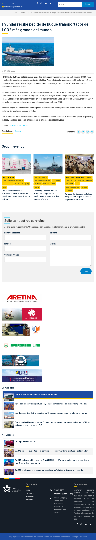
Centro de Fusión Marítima (75, 181)
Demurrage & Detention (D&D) (13, 181)
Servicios (30, 496)
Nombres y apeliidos (12, 233)
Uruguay (69, 190)
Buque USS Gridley (40, 177)
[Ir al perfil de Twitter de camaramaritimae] (46, 3)
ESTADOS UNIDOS (49, 184)
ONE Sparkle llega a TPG (25, 441)
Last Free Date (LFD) (22, 184)
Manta (36, 187)
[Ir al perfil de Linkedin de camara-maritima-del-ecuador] (50, 3)
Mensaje (53, 244)
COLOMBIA (56, 181)
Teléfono (53, 233)
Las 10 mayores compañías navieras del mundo (36, 394)
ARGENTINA (70, 177)
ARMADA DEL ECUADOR (84, 177)
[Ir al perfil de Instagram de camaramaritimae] (41, 3)
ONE (4, 187)
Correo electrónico (11, 255)
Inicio (15, 13)
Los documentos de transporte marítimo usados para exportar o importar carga (51, 413)
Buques (29, 13)
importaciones (8, 184)
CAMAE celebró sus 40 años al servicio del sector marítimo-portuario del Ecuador (51, 451)
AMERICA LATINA (8, 177)
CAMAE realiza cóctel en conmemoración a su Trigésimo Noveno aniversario (49, 470)
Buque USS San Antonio (42, 181)
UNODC (84, 187)
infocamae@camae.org (63, 494)
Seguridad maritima (73, 187)
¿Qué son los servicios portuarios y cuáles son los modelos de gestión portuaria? (51, 403)
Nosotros (30, 493)
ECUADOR (37, 184)
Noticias (21, 13)
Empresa (7, 244)
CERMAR (89, 181)
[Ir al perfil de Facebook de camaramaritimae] (37, 3)
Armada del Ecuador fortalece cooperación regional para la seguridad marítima (78, 197)
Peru (77, 184)
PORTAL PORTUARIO (18, 125)
